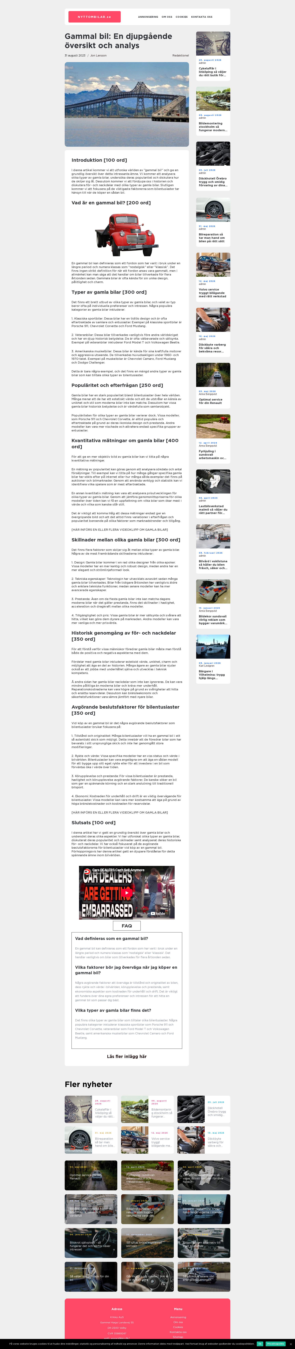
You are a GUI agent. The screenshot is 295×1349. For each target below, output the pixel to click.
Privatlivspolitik (275, 1344)
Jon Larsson (98, 55)
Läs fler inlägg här (127, 1056)
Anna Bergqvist (208, 394)
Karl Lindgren (206, 666)
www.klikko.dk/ (120, 1338)
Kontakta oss (201, 17)
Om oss (167, 17)
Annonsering (148, 17)
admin (202, 63)
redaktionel (180, 55)
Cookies (182, 17)
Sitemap (178, 1337)
